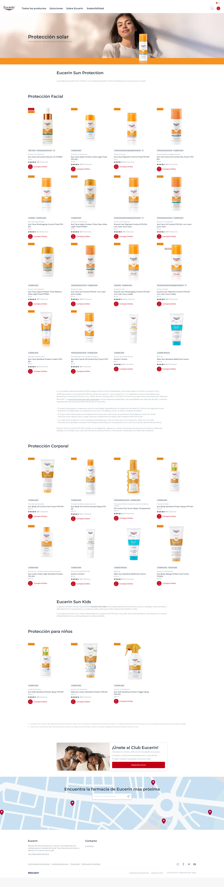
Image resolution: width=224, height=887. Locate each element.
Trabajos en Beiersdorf (139, 873)
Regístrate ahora (138, 765)
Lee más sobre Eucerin (38, 854)
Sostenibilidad (95, 8)
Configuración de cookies (39, 864)
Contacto (89, 846)
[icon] (128, 796)
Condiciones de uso (60, 864)
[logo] (9, 8)
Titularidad (75, 864)
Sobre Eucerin (74, 8)
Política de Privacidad (90, 864)
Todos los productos (34, 8)
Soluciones (56, 8)
